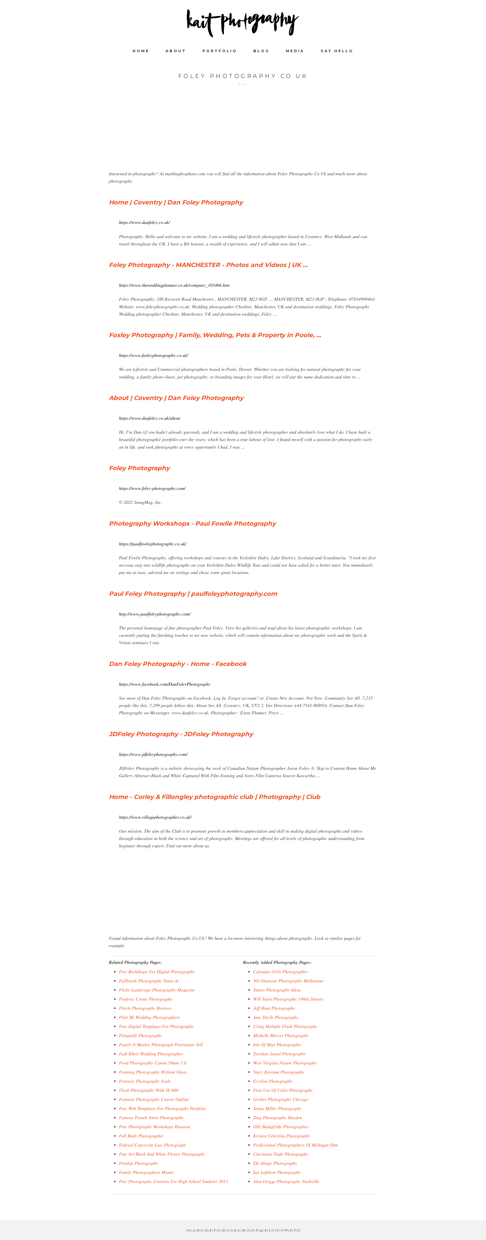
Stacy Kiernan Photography (278, 1072)
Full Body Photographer (141, 1136)
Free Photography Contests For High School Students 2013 (173, 1181)
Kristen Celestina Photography (281, 1136)
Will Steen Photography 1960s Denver (288, 999)
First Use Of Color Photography (283, 1090)
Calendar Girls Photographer (280, 971)
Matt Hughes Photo (243, 23)
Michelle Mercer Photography (281, 1035)
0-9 (189, 1230)
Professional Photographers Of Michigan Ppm (295, 1145)
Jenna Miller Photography (277, 1108)
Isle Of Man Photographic (277, 1044)
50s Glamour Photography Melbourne (288, 981)
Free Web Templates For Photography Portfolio (162, 1108)
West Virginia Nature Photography (285, 1063)
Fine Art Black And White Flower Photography (162, 1154)
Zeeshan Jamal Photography (279, 1054)
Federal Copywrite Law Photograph (152, 1145)
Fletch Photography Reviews (145, 1008)
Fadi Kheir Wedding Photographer (151, 1054)
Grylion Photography (273, 1081)
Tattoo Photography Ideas (277, 990)
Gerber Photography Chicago (280, 1099)
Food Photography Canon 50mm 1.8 (152, 1063)
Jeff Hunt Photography (274, 1008)
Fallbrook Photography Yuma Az (149, 981)
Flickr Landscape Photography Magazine (157, 990)
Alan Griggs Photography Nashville (286, 1181)
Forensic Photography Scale (145, 1081)
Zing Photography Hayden (277, 1117)
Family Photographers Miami (146, 1172)
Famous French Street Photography (151, 1117)
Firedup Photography (138, 1163)
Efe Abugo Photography (275, 1163)
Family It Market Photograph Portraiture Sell (161, 1044)
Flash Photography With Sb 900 (148, 1090)
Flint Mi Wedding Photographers (149, 1017)
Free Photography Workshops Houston (154, 1126)
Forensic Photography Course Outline (154, 1099)
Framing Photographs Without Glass (153, 1072)
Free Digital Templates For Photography (156, 1026)
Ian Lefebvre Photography (277, 1172)
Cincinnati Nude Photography (280, 1154)
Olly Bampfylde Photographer (281, 1126)
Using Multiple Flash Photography (285, 1026)
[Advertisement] (243, 134)
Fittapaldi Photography (140, 1035)
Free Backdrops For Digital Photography (157, 971)
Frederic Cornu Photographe (145, 999)
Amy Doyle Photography (275, 1017)
